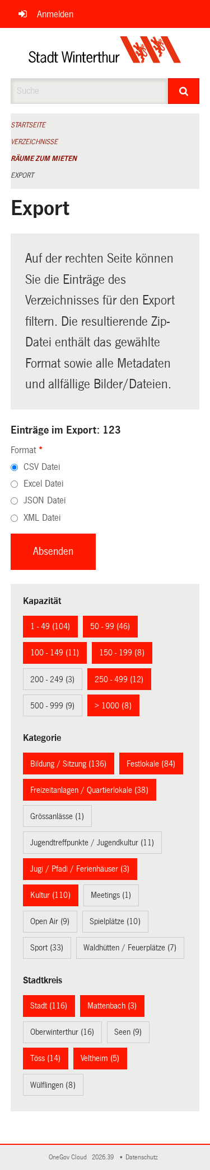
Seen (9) (128, 1032)
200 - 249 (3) (52, 679)
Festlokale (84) (151, 763)
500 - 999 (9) (52, 705)
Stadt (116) (48, 1005)
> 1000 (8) (113, 705)
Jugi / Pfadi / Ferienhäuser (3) (79, 868)
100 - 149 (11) (54, 652)
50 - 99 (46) (110, 626)
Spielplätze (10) (115, 921)
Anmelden (55, 14)
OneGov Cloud (69, 1157)
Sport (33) (46, 947)
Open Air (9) (49, 921)
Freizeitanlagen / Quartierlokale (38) (89, 790)
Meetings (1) (111, 895)
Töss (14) (45, 1058)
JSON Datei (45, 500)
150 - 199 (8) (121, 652)
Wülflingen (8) (53, 1085)
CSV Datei (42, 467)
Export (22, 175)
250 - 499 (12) (119, 679)
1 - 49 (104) (50, 626)
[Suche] (183, 91)
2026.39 (103, 1157)
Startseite (28, 125)
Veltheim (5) (100, 1058)
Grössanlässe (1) (57, 816)
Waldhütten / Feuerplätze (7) (129, 947)
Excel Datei (43, 483)
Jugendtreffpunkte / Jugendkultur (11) (92, 842)
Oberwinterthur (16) (62, 1032)
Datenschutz (143, 1157)
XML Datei (42, 517)
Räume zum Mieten (44, 159)
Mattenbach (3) (112, 1005)
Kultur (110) (50, 895)
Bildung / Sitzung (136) (68, 763)
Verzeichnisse (34, 142)
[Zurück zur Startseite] (105, 53)
